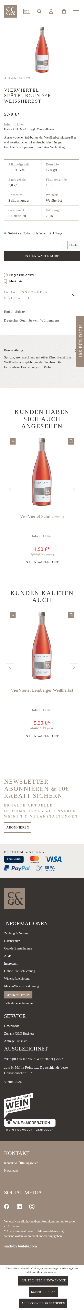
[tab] (41, 358)
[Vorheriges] (9, 490)
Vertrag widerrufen (18, 994)
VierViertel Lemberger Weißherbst (42, 690)
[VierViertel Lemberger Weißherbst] (42, 646)
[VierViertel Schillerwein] (42, 472)
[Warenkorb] (64, 11)
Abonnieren (17, 827)
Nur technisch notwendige (43, 1280)
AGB (7, 956)
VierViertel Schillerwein (42, 516)
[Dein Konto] (50, 11)
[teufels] (20, 1246)
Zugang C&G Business (19, 1033)
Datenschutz (12, 941)
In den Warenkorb (42, 256)
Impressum (11, 963)
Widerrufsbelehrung (17, 978)
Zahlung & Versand (16, 933)
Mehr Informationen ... (48, 1272)
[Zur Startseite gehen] (10, 11)
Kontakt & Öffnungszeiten (21, 1163)
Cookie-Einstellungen (18, 948)
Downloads (11, 1026)
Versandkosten (13, 1236)
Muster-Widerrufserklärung (21, 986)
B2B (26, 11)
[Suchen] (39, 11)
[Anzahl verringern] (8, 245)
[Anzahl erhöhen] (63, 245)
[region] (42, 50)
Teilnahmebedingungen (19, 1003)
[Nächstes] (73, 490)
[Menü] (76, 11)
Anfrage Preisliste (15, 1041)
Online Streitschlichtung (19, 971)
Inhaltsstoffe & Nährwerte (26, 295)
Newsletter (11, 1170)
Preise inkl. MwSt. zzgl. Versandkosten (29, 129)
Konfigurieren (43, 1291)
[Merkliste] (71, 441)
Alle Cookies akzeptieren (43, 1303)
